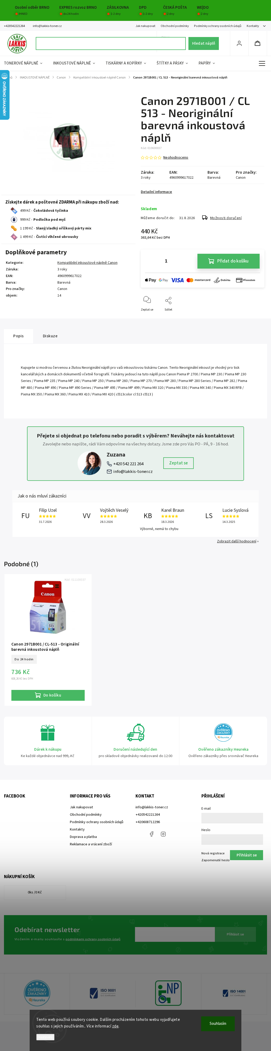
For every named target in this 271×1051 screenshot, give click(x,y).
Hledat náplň (203, 43)
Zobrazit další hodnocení (236, 541)
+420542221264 (148, 814)
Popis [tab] (18, 336)
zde (115, 1026)
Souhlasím (218, 1023)
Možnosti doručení (226, 218)
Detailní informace (156, 192)
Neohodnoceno (175, 157)
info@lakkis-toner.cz (133, 471)
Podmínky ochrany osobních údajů (217, 26)
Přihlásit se (235, 934)
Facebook (151, 834)
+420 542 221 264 (128, 464)
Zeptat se (178, 463)
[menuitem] (26, 63)
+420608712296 (148, 822)
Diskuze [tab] (50, 336)
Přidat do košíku (233, 261)
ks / (35, 892)
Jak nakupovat (145, 26)
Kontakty (253, 26)
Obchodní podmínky (175, 26)
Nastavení (45, 1037)
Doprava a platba (83, 837)
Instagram (163, 834)
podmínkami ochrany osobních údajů (93, 939)
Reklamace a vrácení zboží (91, 844)
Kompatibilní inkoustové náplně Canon (87, 262)
